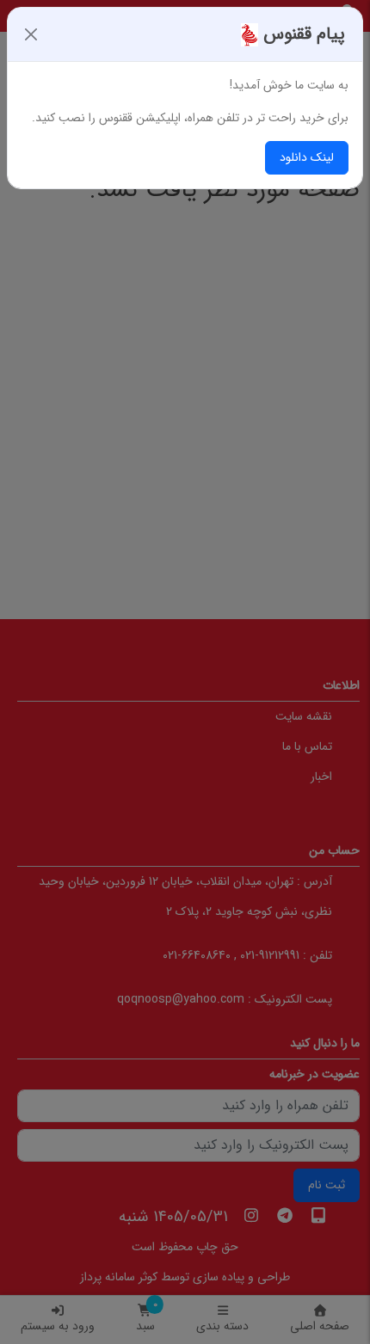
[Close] (31, 34)
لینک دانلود (307, 157)
